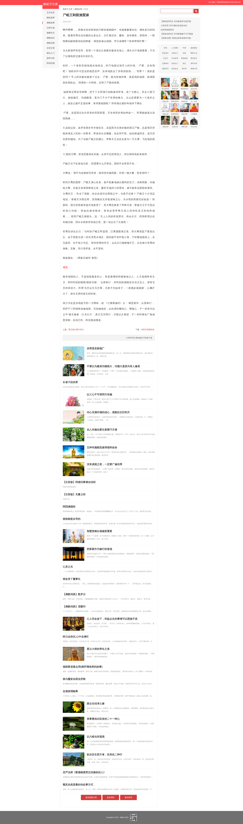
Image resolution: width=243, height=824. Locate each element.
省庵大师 (165, 114)
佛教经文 (51, 33)
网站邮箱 (139, 338)
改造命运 (174, 68)
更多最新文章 (91, 797)
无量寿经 (165, 63)
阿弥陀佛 (51, 63)
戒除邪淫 (165, 68)
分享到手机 (130, 338)
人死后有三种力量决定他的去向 (174, 25)
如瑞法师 (184, 101)
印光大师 (194, 127)
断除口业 (194, 53)
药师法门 (174, 63)
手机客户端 (147, 338)
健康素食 (194, 48)
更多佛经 (111, 797)
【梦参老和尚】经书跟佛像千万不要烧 (177, 34)
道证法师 (194, 89)
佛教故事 (51, 23)
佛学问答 (51, 58)
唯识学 (184, 68)
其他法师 (184, 114)
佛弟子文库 (67, 9)
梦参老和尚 (175, 101)
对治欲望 (174, 58)
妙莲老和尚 (175, 114)
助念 (184, 63)
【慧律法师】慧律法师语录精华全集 (176, 38)
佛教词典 (51, 43)
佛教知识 (51, 38)
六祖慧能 (194, 114)
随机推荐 (51, 18)
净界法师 (184, 127)
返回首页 (128, 797)
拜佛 (165, 48)
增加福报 (184, 58)
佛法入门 (51, 53)
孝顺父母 (194, 68)
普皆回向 (165, 53)
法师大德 (51, 28)
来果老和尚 (184, 89)
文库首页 (51, 13)
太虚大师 (175, 127)
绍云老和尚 (165, 89)
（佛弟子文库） (124, 817)
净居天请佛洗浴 (147, 329)
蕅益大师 (165, 101)
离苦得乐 (194, 58)
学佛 (184, 48)
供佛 (184, 53)
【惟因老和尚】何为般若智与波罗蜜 (176, 21)
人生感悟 (174, 48)
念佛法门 (174, 53)
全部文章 (51, 48)
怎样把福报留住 (167, 30)
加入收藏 (212, 2)
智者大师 (175, 89)
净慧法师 (165, 127)
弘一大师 (194, 101)
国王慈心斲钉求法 (76, 329)
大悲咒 (165, 58)
